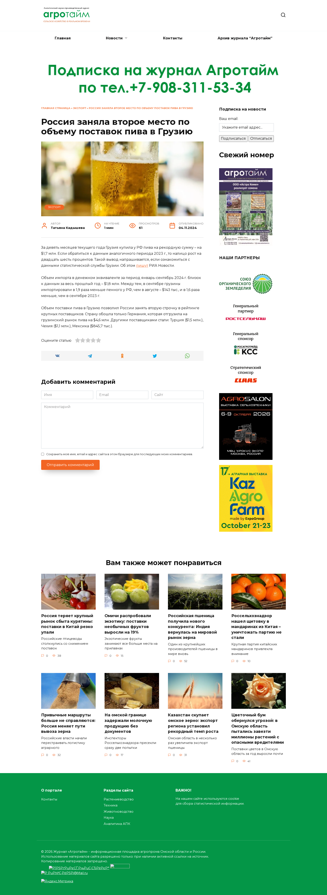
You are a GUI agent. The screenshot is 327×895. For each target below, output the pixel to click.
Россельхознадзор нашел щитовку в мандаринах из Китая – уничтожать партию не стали (256, 626)
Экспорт (79, 108)
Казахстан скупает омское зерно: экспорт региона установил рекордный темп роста (193, 723)
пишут (142, 265)
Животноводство (118, 812)
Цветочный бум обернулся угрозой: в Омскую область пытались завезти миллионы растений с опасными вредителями (257, 729)
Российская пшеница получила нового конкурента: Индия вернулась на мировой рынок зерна (192, 626)
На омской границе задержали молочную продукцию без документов (128, 723)
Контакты (172, 38)
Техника (110, 805)
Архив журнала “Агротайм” (245, 38)
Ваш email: (228, 119)
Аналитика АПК (117, 824)
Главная (63, 38)
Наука (109, 818)
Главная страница (55, 108)
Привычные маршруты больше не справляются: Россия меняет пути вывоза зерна (68, 723)
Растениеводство (119, 799)
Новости (114, 38)
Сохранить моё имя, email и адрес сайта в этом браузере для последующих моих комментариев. (119, 454)
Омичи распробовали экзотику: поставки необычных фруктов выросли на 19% (128, 623)
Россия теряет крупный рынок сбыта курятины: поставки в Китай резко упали (67, 623)
